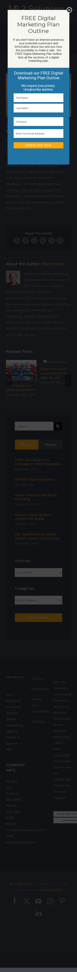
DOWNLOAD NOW (38, 145)
